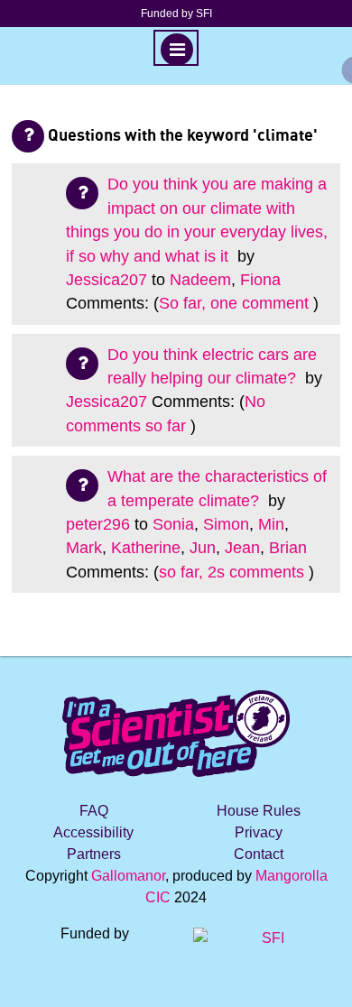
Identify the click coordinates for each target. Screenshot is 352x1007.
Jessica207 (106, 280)
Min (271, 524)
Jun (203, 548)
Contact (258, 854)
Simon (226, 524)
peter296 (98, 524)
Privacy (259, 832)
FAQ (93, 810)
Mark (84, 548)
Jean (242, 548)
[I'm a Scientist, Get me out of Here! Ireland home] (176, 730)
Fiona (260, 280)
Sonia (173, 524)
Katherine (146, 548)
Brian (288, 548)
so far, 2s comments (231, 572)
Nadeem (200, 280)
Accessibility (93, 832)
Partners (94, 854)
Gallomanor (128, 875)
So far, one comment (234, 303)
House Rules (259, 810)
